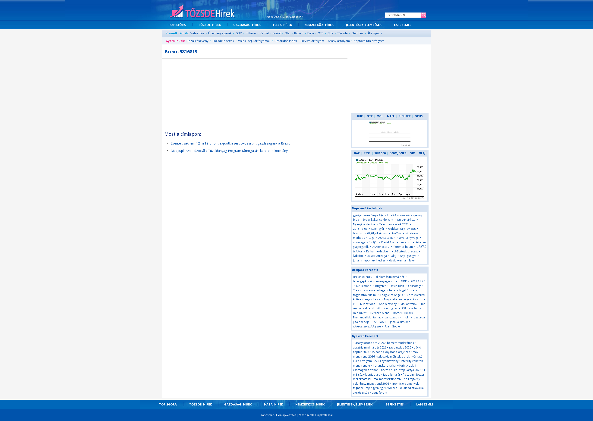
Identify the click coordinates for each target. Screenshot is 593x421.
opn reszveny (388, 304)
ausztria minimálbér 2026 (369, 347)
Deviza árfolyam (312, 41)
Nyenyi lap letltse (364, 224)
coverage (359, 242)
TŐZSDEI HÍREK (209, 25)
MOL (380, 116)
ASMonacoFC (381, 247)
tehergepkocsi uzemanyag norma (375, 281)
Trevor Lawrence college (369, 290)
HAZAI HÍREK (282, 25)
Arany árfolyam (339, 41)
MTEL (391, 116)
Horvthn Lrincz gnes (384, 308)
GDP (239, 33)
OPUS (419, 116)
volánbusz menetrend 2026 (371, 384)
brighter (380, 286)
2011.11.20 (418, 281)
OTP (321, 33)
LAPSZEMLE (402, 25)
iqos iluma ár (391, 375)
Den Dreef (359, 313)
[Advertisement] (255, 93)
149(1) (373, 242)
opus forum (379, 393)
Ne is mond (363, 286)
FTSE (367, 153)
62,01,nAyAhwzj (377, 233)
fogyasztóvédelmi (364, 295)
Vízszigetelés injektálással (316, 415)
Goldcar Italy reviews (402, 229)
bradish (358, 233)
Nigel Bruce (406, 290)
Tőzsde (342, 33)
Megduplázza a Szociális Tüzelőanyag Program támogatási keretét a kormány (229, 150)
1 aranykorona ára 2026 (369, 343)
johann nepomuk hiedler (369, 260)
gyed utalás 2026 (400, 347)
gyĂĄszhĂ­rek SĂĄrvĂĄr (368, 215)
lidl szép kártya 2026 (407, 370)
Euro (310, 33)
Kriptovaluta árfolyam (369, 41)
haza (392, 290)
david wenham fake (402, 260)
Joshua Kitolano (400, 322)
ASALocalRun (386, 238)
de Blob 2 (379, 322)
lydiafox (358, 256)
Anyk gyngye (408, 256)
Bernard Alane (379, 313)
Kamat (264, 33)
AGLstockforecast (406, 251)
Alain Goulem (393, 326)
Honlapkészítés (286, 415)
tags (371, 238)
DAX (357, 153)
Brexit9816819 (362, 277)
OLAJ (422, 153)
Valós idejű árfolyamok (254, 41)
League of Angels (391, 295)
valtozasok (392, 317)
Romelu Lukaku (403, 313)
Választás (197, 33)
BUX (330, 33)
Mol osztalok (409, 304)
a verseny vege (409, 238)
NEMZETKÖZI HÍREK (319, 25)
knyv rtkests (372, 299)
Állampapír (374, 33)
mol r (406, 317)
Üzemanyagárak (220, 33)
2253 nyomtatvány (386, 361)
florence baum (403, 247)
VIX (412, 153)
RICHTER (405, 116)
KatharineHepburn (378, 251)
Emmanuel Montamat (367, 317)
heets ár (386, 370)
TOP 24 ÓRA (177, 25)
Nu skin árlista (406, 220)
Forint (277, 33)
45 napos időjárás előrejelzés (391, 352)
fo (421, 299)
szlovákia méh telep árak (393, 356)
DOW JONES (398, 153)
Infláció (251, 33)
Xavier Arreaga (377, 256)
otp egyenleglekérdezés (381, 388)
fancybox (406, 242)
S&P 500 (380, 153)
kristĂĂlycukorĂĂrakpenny (404, 215)
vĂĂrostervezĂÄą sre (367, 326)
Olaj (287, 33)
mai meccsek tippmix (387, 379)
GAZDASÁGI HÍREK (247, 25)
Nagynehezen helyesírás (400, 299)
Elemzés (357, 33)
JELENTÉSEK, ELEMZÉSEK (364, 25)
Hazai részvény (197, 41)
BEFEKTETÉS (395, 404)
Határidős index (285, 41)
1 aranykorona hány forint (389, 366)
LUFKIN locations (364, 304)
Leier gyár (377, 229)
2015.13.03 (360, 229)
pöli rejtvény (412, 379)
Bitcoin (298, 33)
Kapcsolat (267, 415)
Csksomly (414, 286)
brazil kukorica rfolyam (378, 220)
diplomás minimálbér (390, 277)
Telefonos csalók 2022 (394, 224)
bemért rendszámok (400, 343)
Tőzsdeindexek (223, 41)
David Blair (388, 242)
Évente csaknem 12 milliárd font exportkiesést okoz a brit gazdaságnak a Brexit (230, 143)
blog (356, 220)
